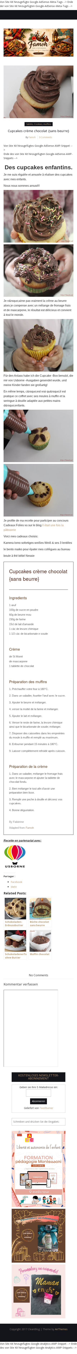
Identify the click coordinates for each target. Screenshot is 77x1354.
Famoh (32, 137)
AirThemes (61, 1329)
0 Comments (45, 137)
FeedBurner (46, 1108)
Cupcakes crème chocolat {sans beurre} (38, 131)
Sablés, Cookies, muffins (38, 124)
